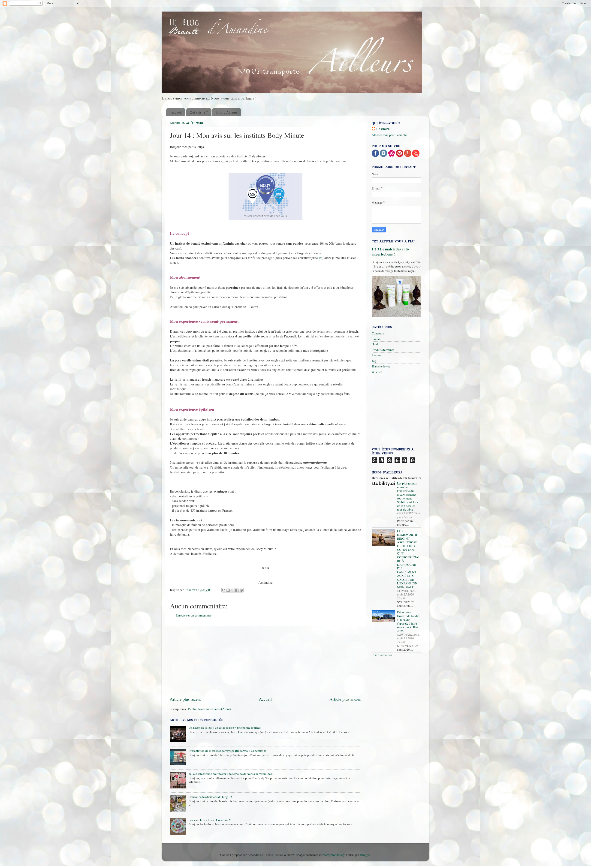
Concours (378, 333)
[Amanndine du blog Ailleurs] (407, 156)
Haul (375, 344)
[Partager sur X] (232, 590)
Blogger (365, 855)
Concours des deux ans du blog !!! (210, 797)
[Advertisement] (282, 661)
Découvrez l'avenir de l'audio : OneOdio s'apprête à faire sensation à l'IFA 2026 (408, 621)
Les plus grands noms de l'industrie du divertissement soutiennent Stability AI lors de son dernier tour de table (407, 496)
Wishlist (377, 372)
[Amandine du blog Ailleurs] (375, 156)
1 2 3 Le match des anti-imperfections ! (390, 251)
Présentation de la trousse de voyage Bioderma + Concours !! (227, 751)
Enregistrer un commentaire (193, 615)
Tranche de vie (381, 366)
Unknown (383, 129)
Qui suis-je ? (199, 112)
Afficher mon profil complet (389, 135)
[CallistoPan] (415, 156)
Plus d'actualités (382, 655)
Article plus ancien (345, 699)
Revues (376, 355)
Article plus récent (185, 699)
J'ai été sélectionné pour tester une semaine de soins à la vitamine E (231, 774)
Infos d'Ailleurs (227, 112)
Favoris (376, 339)
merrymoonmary (333, 855)
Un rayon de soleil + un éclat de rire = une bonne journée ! (225, 727)
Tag (374, 361)
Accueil (176, 112)
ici (320, 257)
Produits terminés (383, 350)
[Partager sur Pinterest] (241, 590)
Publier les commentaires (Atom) (209, 709)
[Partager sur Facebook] (237, 590)
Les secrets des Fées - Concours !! (210, 820)
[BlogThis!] (228, 590)
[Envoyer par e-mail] (223, 590)
